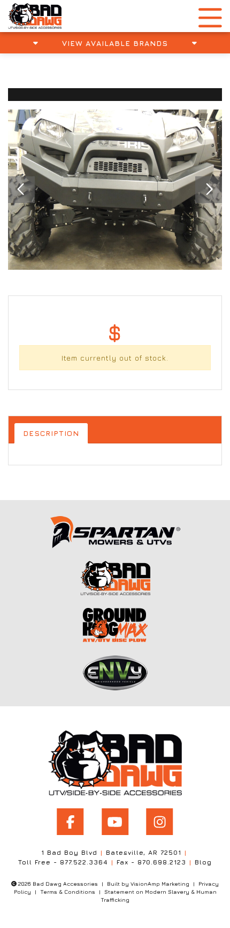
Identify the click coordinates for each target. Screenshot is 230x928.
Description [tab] (51, 433)
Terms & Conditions (67, 891)
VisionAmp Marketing (160, 883)
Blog (203, 862)
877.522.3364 (84, 862)
